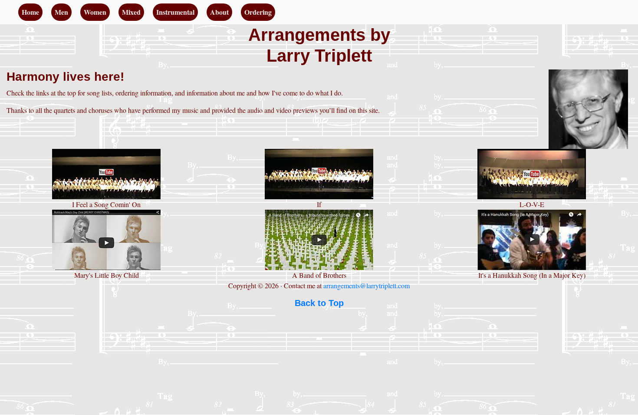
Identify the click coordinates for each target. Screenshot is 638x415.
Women (95, 12)
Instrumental (175, 12)
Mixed (131, 12)
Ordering (258, 12)
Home (32, 12)
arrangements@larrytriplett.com (366, 285)
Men (61, 12)
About (219, 12)
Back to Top (319, 303)
